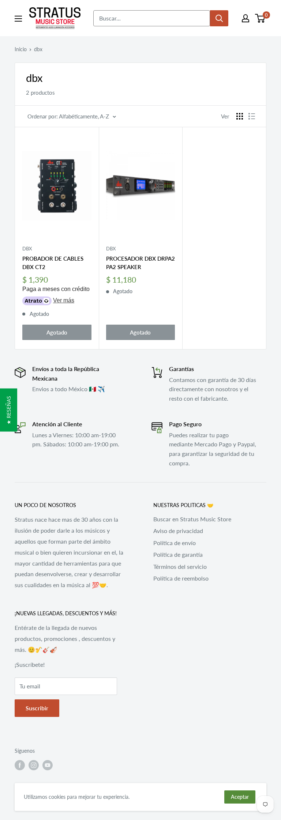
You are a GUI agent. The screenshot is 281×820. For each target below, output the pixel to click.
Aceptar (240, 797)
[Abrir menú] (18, 19)
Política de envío (174, 542)
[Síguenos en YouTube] (47, 765)
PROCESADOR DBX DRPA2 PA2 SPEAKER (140, 262)
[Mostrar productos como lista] (251, 116)
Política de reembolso (181, 578)
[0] (260, 18)
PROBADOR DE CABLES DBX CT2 (52, 262)
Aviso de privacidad (178, 530)
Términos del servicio (180, 566)
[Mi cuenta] (245, 18)
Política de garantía (178, 554)
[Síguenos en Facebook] (20, 765)
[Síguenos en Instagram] (34, 765)
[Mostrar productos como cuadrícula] (239, 116)
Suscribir (37, 707)
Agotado (56, 332)
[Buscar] (219, 18)
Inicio (21, 49)
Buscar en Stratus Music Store (192, 518)
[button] (8, 410)
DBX (27, 249)
